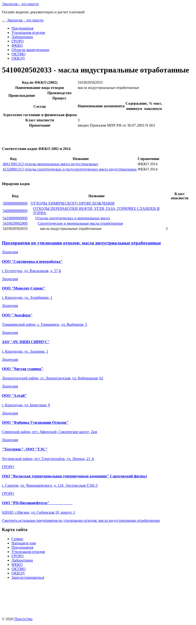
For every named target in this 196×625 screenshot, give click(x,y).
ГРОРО (17, 41)
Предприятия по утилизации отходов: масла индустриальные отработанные (81, 242)
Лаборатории (22, 37)
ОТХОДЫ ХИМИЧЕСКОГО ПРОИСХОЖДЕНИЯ (72, 203)
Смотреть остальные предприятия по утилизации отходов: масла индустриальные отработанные (81, 520)
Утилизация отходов (28, 33)
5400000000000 (15, 211)
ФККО (17, 45)
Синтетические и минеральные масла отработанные (80, 223)
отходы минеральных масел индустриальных (61, 164)
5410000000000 (15, 218)
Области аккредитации (30, 50)
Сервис (17, 539)
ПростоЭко (23, 619)
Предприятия (22, 28)
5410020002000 (15, 223)
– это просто (20, 4)
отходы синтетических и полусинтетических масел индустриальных (81, 169)
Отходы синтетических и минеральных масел (72, 218)
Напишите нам (23, 543)
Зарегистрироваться (27, 577)
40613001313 (13, 164)
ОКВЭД (18, 58)
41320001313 (13, 169)
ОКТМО (18, 54)
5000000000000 (15, 203)
